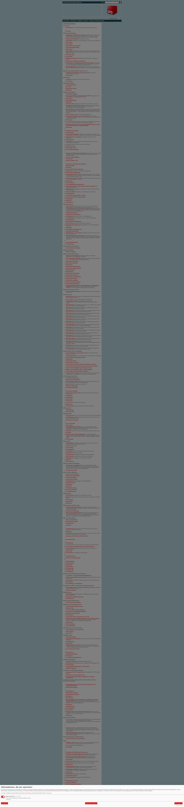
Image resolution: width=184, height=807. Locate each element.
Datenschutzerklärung (26, 793)
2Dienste (7, 799)
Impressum (49, 793)
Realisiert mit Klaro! (179, 805)
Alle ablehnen (4, 803)
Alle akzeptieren (178, 803)
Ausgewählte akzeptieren (91, 803)
